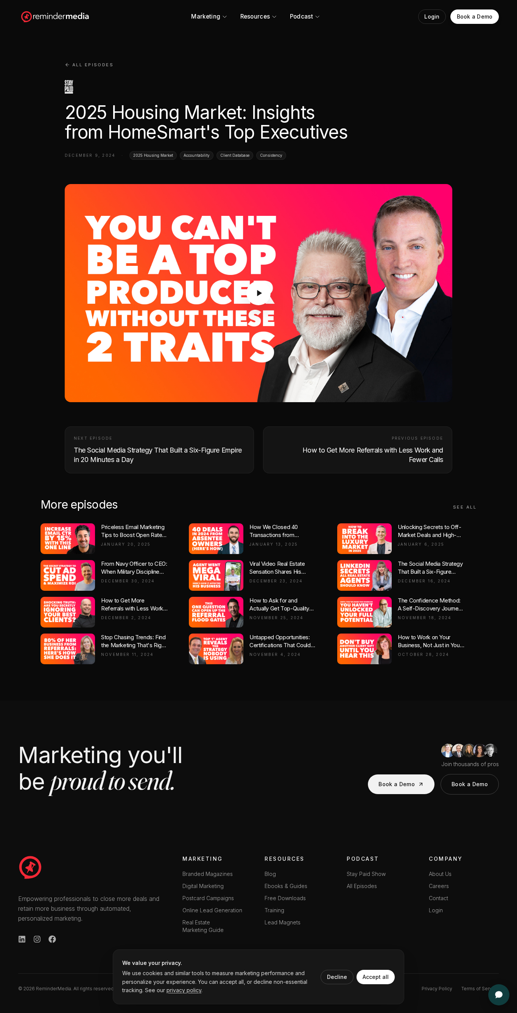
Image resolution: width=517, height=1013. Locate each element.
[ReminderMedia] (30, 867)
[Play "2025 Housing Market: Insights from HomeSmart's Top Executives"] (258, 293)
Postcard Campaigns (208, 898)
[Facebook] (52, 939)
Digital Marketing (203, 886)
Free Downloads (285, 898)
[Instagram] (37, 939)
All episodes (93, 64)
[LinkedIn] (22, 939)
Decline (337, 977)
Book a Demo (396, 784)
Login (436, 910)
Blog (270, 874)
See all (465, 507)
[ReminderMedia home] (55, 16)
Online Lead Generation (212, 910)
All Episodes (362, 886)
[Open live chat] (498, 994)
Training (274, 910)
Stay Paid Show (366, 874)
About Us (440, 874)
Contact (438, 898)
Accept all (376, 977)
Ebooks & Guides (286, 886)
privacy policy (184, 990)
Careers (439, 886)
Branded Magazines (207, 874)
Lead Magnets (283, 922)
